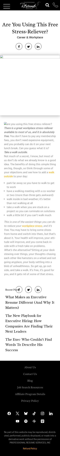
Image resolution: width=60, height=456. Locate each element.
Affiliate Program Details (30, 394)
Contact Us (30, 374)
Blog (30, 380)
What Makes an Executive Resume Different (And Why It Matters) (29, 302)
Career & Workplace (30, 37)
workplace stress (32, 225)
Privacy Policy (30, 400)
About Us (30, 367)
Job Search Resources (30, 387)
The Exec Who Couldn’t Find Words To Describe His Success (28, 344)
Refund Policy (30, 448)
